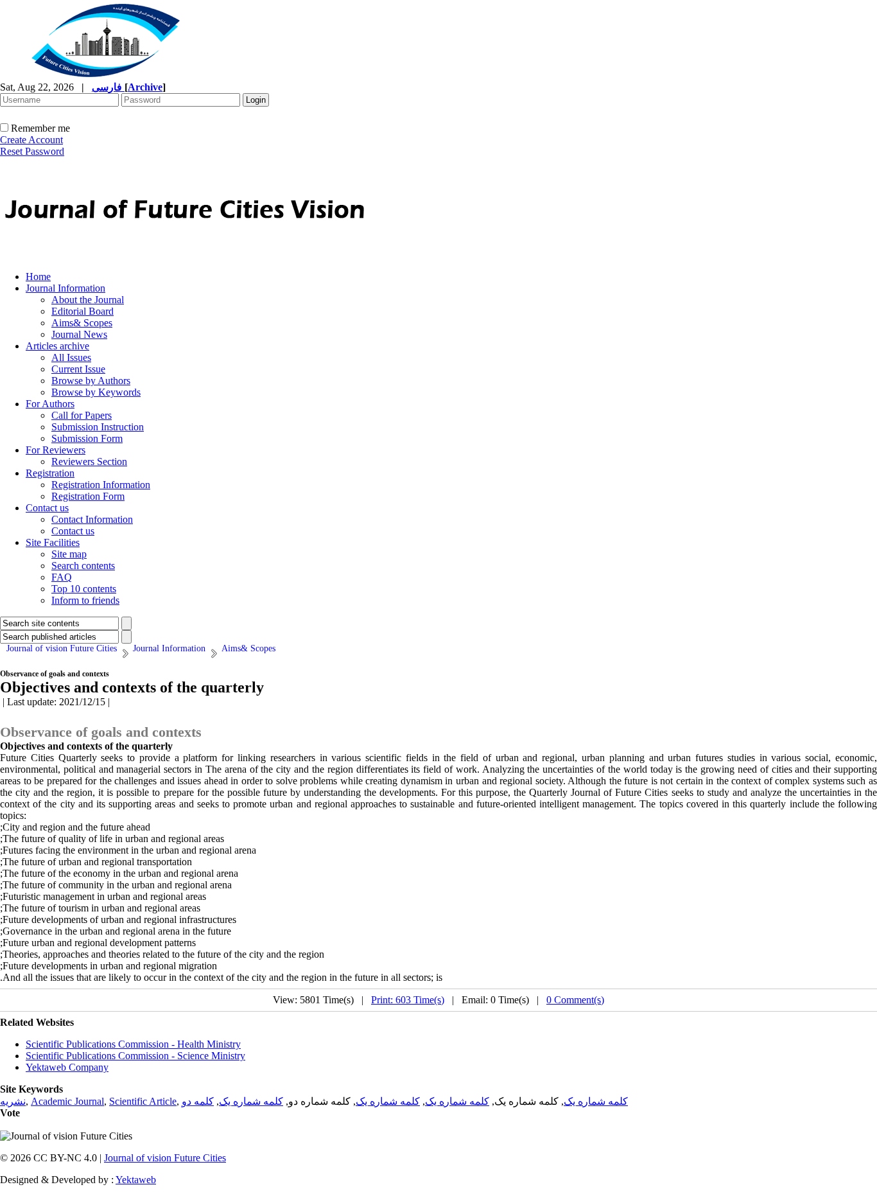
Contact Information (92, 519)
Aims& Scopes (81, 322)
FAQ (61, 577)
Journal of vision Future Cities (165, 1157)
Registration (50, 473)
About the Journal (87, 299)
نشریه (13, 1101)
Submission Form (87, 438)
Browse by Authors (90, 380)
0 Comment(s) (575, 999)
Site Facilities (53, 542)
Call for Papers (81, 415)
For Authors (50, 403)
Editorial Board (82, 311)
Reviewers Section (89, 461)
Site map (69, 554)
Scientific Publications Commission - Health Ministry (133, 1044)
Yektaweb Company (67, 1067)
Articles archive (57, 345)
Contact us (47, 507)
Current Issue (78, 369)
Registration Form (88, 496)
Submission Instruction (97, 426)
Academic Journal (67, 1101)
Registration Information (100, 484)
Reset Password (32, 151)
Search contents (83, 565)
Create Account (31, 139)
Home (38, 276)
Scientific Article (143, 1101)
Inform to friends (85, 600)
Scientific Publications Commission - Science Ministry (135, 1055)
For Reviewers (55, 449)
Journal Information (65, 288)
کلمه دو (198, 1101)
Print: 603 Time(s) (407, 999)
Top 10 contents (83, 588)
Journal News (79, 334)
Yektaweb (136, 1179)
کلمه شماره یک (596, 1101)
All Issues (71, 357)
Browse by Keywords (96, 392)
